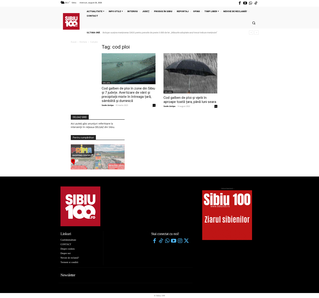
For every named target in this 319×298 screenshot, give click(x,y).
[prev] (251, 32)
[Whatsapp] (250, 3)
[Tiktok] (256, 3)
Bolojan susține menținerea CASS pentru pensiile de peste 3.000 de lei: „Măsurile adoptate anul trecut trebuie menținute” (160, 32)
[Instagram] (180, 241)
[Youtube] (245, 3)
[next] (256, 32)
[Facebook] (239, 3)
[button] (254, 23)
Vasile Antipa (108, 105)
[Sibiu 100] (71, 21)
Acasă (73, 41)
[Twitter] (186, 241)
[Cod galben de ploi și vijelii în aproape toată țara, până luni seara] (190, 73)
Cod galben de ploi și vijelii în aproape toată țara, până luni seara (189, 100)
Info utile (106, 83)
